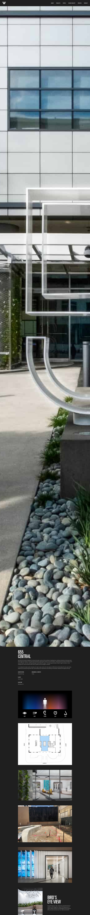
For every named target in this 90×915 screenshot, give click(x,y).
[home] (4, 3)
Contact (86, 3)
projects (58, 3)
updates (80, 3)
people (64, 3)
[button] (20, 823)
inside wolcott (71, 3)
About (52, 3)
